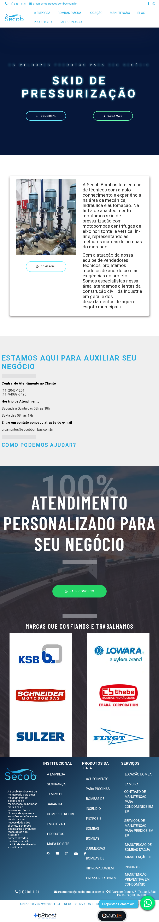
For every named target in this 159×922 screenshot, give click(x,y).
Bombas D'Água (69, 13)
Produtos (42, 22)
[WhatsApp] (48, 853)
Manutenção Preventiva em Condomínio (137, 879)
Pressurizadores (101, 878)
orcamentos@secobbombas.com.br (54, 3)
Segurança (56, 784)
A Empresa (42, 13)
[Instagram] (154, 3)
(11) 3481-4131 (17, 3)
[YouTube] (77, 853)
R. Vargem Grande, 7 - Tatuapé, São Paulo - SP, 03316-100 (132, 893)
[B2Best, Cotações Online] (45, 916)
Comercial (48, 115)
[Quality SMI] (112, 915)
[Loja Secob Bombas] (58, 853)
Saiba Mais (115, 115)
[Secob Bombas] (20, 773)
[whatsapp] (147, 903)
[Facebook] (149, 3)
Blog (141, 13)
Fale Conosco (71, 22)
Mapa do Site (58, 844)
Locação (95, 13)
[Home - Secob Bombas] (14, 17)
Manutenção (120, 13)
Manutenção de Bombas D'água (138, 847)
